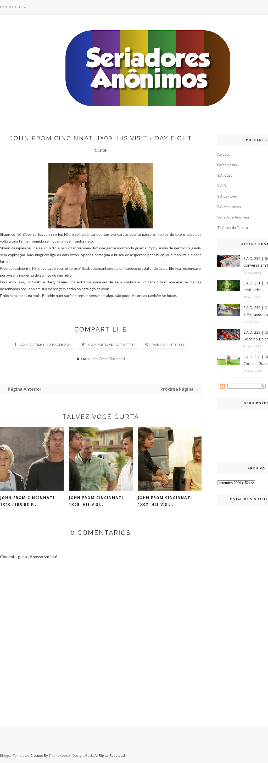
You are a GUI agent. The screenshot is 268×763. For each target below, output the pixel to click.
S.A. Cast (224, 175)
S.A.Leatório (227, 196)
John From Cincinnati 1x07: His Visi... (165, 501)
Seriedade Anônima (233, 217)
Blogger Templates (15, 755)
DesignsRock (82, 755)
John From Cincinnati (108, 358)
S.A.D (221, 185)
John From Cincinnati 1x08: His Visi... (96, 501)
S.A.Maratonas (229, 206)
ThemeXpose (59, 755)
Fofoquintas (227, 164)
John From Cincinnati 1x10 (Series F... (27, 501)
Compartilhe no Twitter (112, 344)
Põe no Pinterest (168, 344)
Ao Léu (223, 154)
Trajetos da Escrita (232, 227)
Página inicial (14, 7)
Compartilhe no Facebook (46, 344)
